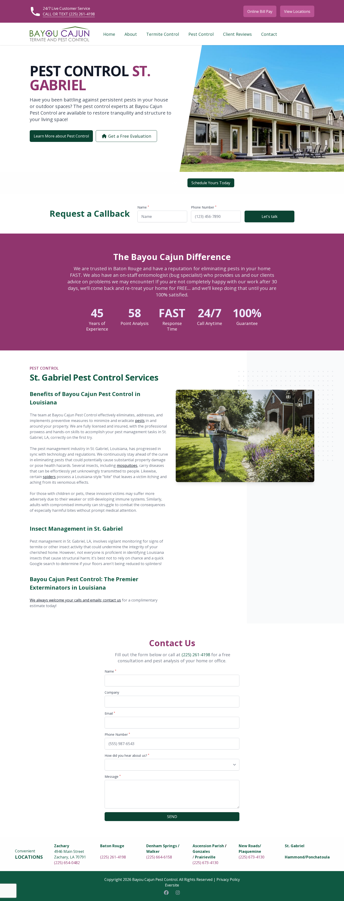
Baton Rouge (112, 845)
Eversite (172, 885)
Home (109, 34)
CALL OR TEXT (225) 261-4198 (69, 14)
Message (113, 776)
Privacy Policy (228, 879)
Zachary (61, 845)
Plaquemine (250, 851)
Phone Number (203, 207)
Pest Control (201, 34)
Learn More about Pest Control (61, 136)
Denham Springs (161, 845)
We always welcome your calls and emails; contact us (75, 600)
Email (110, 713)
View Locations (297, 11)
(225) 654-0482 (67, 862)
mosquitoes (127, 465)
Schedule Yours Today (210, 182)
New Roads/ (250, 845)
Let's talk (270, 216)
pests (140, 420)
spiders (49, 476)
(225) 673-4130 (205, 862)
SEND (172, 816)
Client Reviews (237, 34)
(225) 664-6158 (159, 857)
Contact (269, 34)
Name (143, 207)
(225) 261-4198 (196, 654)
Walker (153, 851)
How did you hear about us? (127, 755)
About (130, 34)
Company (112, 692)
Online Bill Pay (259, 11)
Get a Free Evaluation (129, 136)
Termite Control (162, 34)
